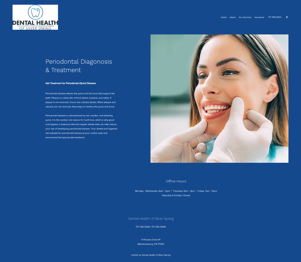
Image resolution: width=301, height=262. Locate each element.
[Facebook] (286, 17)
